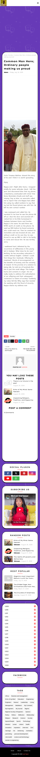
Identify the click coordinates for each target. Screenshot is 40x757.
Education (21, 699)
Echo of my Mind (10, 699)
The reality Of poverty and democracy (24, 558)
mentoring (21, 731)
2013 (20, 620)
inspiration (17, 727)
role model (8, 737)
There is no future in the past (23, 382)
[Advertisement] (20, 29)
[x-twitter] (15, 473)
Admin (6, 72)
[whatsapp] (15, 478)
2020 (20, 644)
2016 (20, 631)
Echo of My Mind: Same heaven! (22, 390)
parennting (8, 734)
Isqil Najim (26, 754)
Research (15, 718)
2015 (20, 627)
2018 (20, 638)
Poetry (7, 715)
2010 (20, 610)
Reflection (21, 715)
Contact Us (27, 751)
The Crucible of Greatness (24, 593)
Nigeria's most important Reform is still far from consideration (24, 577)
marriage (8, 731)
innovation (8, 727)
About (19, 751)
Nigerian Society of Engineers (14, 712)
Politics (14, 715)
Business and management (19, 696)
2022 (20, 651)
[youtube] (7, 478)
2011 (20, 613)
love (32, 727)
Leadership (24, 702)
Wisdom (7, 724)
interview (25, 727)
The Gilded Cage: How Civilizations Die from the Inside (24, 586)
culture (21, 724)
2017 (20, 634)
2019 (20, 641)
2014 (20, 624)
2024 (20, 658)
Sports (19, 721)
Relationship (30, 715)
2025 (20, 662)
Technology (26, 721)
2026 (20, 665)
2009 (20, 606)
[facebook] (7, 473)
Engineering (29, 699)
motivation (29, 731)
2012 (20, 617)
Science (23, 718)
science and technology (21, 737)
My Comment (28, 705)
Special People (9, 721)
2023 (20, 655)
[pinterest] (24, 473)
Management (9, 705)
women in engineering (11, 740)
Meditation (18, 705)
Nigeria (27, 709)
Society (10, 55)
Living (32, 702)
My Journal (19, 709)
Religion (7, 718)
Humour (16, 702)
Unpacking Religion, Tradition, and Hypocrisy (23, 399)
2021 (20, 648)
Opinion (28, 712)
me (14, 731)
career (15, 724)
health (27, 724)
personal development (21, 734)
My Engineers (9, 709)
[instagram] (32, 473)
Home (5, 55)
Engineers (8, 702)
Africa (7, 696)
